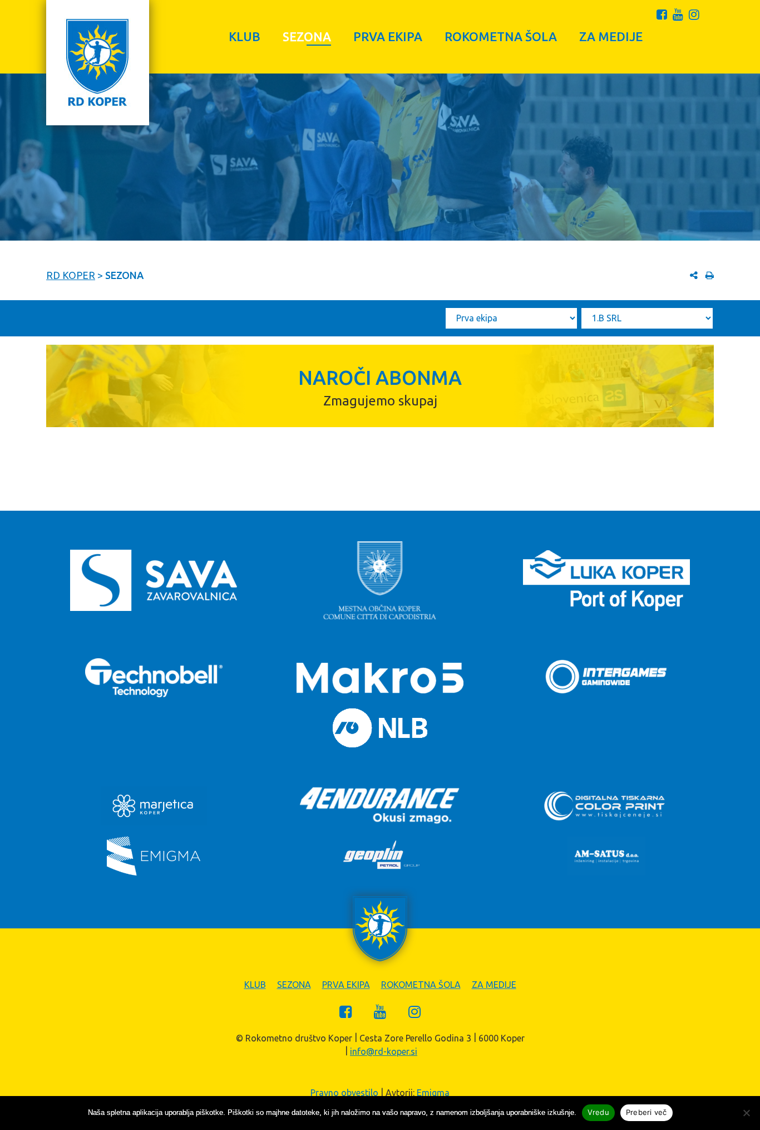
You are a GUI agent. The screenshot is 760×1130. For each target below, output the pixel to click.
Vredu (598, 1112)
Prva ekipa (387, 36)
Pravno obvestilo (344, 1093)
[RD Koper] (97, 62)
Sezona (307, 36)
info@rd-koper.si (383, 1051)
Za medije (611, 36)
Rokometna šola (501, 36)
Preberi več (646, 1112)
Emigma (433, 1093)
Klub (244, 36)
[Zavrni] (746, 1112)
